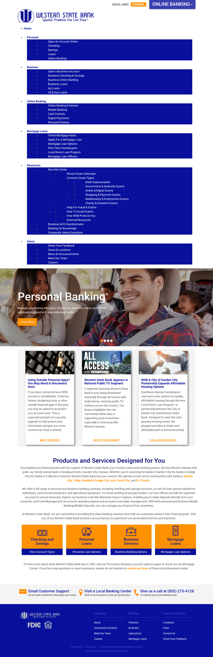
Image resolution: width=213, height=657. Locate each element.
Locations (168, 622)
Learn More (27, 322)
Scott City (123, 480)
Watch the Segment (106, 440)
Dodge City (102, 480)
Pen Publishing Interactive (115, 651)
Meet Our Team (102, 633)
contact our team (137, 568)
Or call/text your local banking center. (158, 595)
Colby (76, 480)
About (97, 622)
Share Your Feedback (174, 638)
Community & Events (105, 627)
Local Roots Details (163, 440)
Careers (98, 638)
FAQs (166, 627)
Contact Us (169, 633)
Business (134, 627)
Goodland (88, 480)
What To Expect (50, 440)
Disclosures (91, 647)
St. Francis (143, 480)
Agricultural (135, 633)
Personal (133, 622)
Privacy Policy (77, 647)
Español (138, 4)
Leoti (113, 480)
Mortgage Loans (138, 638)
